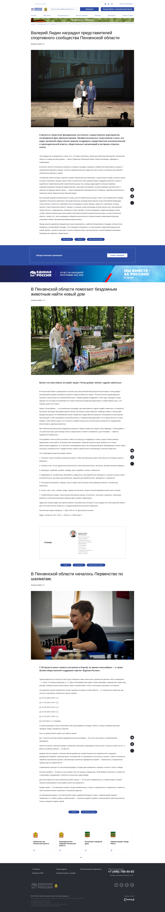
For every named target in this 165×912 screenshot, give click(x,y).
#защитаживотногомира (96, 565)
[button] (82, 857)
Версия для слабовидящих (126, 3)
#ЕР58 (66, 565)
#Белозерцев (67, 239)
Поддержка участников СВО (82, 20)
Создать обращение (117, 255)
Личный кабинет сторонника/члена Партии (117, 9)
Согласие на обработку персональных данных (45, 906)
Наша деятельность (63, 15)
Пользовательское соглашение (40, 900)
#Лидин (80, 239)
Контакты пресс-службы (66, 873)
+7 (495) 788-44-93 (121, 871)
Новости (53, 24)
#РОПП (74, 812)
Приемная (98, 15)
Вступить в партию (128, 15)
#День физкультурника (95, 239)
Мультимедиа (112, 15)
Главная (33, 24)
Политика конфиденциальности (41, 902)
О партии (33, 15)
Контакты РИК (37, 873)
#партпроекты (79, 565)
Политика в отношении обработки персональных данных (49, 904)
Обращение (89, 9)
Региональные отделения (90, 869)
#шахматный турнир (89, 812)
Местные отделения (82, 15)
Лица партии (47, 15)
